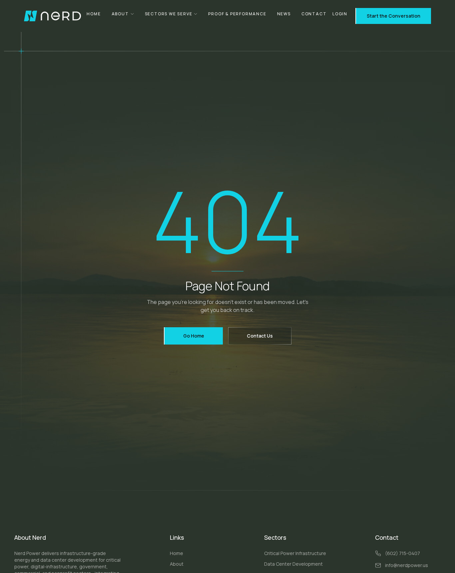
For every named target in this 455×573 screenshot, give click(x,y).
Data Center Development (293, 564)
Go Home (193, 336)
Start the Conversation (393, 16)
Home (94, 14)
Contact (314, 14)
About (120, 14)
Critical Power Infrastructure (295, 553)
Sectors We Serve (169, 14)
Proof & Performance (237, 14)
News (284, 14)
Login (339, 14)
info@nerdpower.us (406, 565)
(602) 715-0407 (402, 553)
